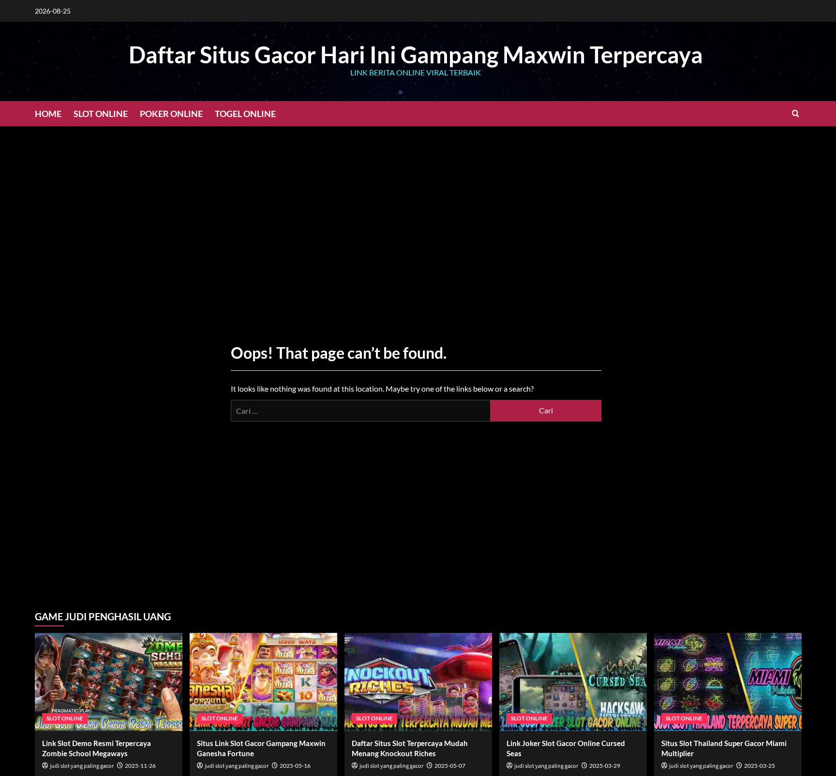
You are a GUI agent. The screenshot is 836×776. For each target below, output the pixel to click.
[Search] (796, 113)
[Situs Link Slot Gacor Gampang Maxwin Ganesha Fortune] (263, 682)
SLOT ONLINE (101, 113)
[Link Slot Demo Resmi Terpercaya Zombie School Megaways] (108, 682)
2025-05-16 (295, 765)
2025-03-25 (759, 765)
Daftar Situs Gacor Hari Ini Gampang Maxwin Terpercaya (416, 54)
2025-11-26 (140, 765)
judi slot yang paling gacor (82, 766)
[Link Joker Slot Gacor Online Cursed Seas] (573, 682)
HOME (48, 113)
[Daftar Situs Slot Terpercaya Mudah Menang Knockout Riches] (418, 682)
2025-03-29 (604, 765)
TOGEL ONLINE (245, 113)
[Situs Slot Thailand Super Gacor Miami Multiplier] (728, 682)
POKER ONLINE (171, 113)
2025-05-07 (449, 765)
